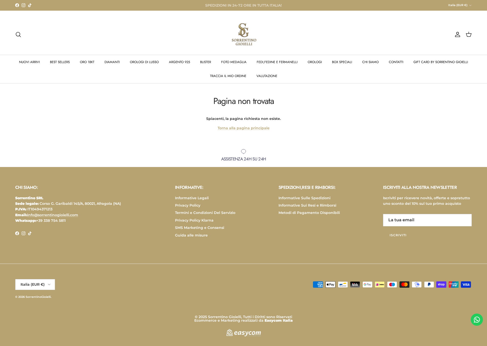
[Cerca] (18, 34)
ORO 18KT (87, 62)
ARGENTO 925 (179, 62)
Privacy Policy (187, 205)
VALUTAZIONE (266, 76)
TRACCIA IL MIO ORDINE (228, 76)
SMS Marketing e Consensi (199, 227)
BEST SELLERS (60, 62)
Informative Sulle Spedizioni (305, 198)
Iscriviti (398, 235)
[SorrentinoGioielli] (243, 34)
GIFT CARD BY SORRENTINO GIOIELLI (440, 62)
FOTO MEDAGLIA (234, 62)
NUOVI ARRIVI (29, 62)
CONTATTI (396, 62)
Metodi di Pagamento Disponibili (309, 212)
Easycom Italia (279, 320)
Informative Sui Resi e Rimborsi (307, 205)
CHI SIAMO (370, 62)
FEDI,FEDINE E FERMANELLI (277, 62)
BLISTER (205, 62)
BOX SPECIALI (342, 62)
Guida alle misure (191, 235)
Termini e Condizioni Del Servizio (205, 212)
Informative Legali (192, 198)
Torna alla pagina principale (244, 128)
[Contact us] (477, 320)
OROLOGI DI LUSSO (144, 62)
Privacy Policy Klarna (194, 220)
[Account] (457, 34)
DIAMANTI (112, 62)
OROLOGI (315, 62)
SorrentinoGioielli (38, 297)
